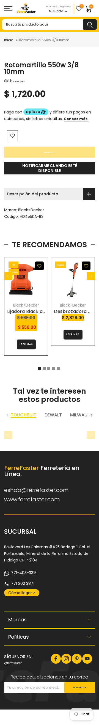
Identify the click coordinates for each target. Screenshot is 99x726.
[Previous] (8, 276)
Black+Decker (31, 210)
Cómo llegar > (21, 593)
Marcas (17, 619)
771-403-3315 (24, 572)
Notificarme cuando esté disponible (49, 168)
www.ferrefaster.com (32, 499)
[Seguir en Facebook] (56, 659)
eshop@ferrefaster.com (36, 490)
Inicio (8, 40)
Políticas (18, 636)
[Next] (91, 276)
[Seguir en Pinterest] (77, 659)
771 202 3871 (22, 583)
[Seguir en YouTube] (87, 659)
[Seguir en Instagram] (66, 659)
